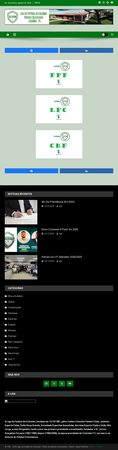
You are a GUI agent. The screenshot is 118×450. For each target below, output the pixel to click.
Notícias (12, 330)
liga (60, 206)
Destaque (13, 313)
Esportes (12, 319)
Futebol (11, 324)
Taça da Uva (14, 365)
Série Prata (13, 353)
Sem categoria (15, 342)
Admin (37, 3)
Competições (14, 307)
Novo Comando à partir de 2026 (60, 229)
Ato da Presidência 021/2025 (58, 201)
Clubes (11, 302)
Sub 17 (11, 359)
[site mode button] (105, 34)
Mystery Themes (95, 447)
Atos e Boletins (15, 296)
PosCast (12, 336)
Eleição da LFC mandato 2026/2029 (62, 256)
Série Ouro (13, 347)
